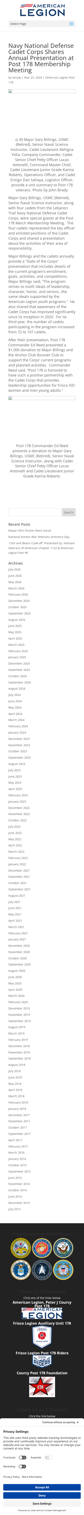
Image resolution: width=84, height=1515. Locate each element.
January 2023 (17, 801)
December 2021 (19, 870)
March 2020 (16, 996)
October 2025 (17, 607)
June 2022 (15, 833)
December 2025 (19, 601)
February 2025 (18, 651)
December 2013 (19, 1203)
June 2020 (15, 977)
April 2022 (15, 845)
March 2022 (16, 851)
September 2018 (19, 1058)
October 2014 (17, 1190)
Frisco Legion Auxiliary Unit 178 (42, 1323)
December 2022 (19, 808)
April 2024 (15, 714)
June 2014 (15, 1196)
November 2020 (19, 952)
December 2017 (19, 1115)
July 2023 (14, 770)
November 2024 (19, 670)
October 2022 (17, 820)
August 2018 (16, 1065)
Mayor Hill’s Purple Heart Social (29, 530)
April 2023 (15, 789)
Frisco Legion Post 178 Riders (42, 1352)
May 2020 (14, 983)
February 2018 (18, 1102)
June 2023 (15, 776)
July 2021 (14, 902)
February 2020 (18, 1002)
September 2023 (19, 757)
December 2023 (19, 739)
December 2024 (19, 663)
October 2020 (17, 958)
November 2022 (19, 814)
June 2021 (15, 908)
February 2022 (18, 858)
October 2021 (17, 883)
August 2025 (16, 620)
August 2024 (16, 688)
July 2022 (14, 826)
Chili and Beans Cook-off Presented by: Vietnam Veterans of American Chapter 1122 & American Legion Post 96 (41, 548)
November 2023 (19, 745)
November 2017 (19, 1121)
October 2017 (17, 1127)
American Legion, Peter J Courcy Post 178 (42, 1304)
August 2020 (16, 971)
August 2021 (16, 895)
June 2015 (15, 1178)
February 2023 (18, 795)
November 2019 (19, 1015)
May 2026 (14, 582)
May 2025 (14, 632)
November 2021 (19, 877)
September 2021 (19, 889)
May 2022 (14, 839)
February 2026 (18, 594)
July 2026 (14, 569)
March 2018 (16, 1096)
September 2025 (19, 613)
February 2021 (18, 933)
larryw (16, 77)
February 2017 (18, 1146)
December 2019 (19, 1008)
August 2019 (16, 1027)
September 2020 (19, 964)
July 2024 (14, 695)
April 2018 (15, 1090)
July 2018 (14, 1071)
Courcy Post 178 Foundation (42, 1372)
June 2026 (15, 576)
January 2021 (17, 939)
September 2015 (19, 1171)
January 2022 (17, 864)
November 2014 (19, 1184)
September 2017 (19, 1134)
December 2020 (19, 946)
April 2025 (15, 638)
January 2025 (17, 657)
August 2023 (16, 764)
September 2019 (19, 1021)
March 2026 (16, 588)
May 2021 (14, 914)
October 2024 (17, 676)
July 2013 (14, 1209)
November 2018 (19, 1052)
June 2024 (15, 701)
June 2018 (15, 1077)
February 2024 (18, 726)
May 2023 (14, 782)
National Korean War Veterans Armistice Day (38, 537)
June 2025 (15, 626)
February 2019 (18, 1040)
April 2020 (15, 990)
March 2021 (16, 927)
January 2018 (17, 1109)
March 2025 (16, 645)
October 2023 (17, 751)
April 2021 (15, 921)
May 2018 (14, 1084)
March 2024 (16, 720)
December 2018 (19, 1046)
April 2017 (15, 1140)
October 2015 (17, 1165)
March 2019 (16, 1033)
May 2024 (14, 707)
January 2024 (17, 732)
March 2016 (16, 1152)
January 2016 (17, 1159)
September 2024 (19, 682)
